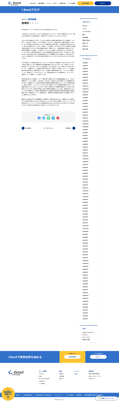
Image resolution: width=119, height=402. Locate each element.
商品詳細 (61, 373)
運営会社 (91, 371)
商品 (84, 34)
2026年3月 (85, 77)
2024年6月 (85, 138)
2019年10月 (85, 301)
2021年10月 (85, 231)
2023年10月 (85, 161)
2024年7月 (85, 135)
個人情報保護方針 (28, 395)
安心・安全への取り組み (44, 378)
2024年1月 (85, 153)
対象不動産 (85, 37)
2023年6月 (85, 173)
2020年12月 (85, 260)
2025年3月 (85, 112)
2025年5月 (85, 106)
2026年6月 (85, 68)
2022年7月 (85, 205)
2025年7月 (85, 100)
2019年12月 (85, 295)
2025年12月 (85, 86)
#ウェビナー (86, 335)
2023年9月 (85, 164)
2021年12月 (85, 225)
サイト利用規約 (69, 395)
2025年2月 (85, 115)
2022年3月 (85, 217)
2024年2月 (85, 150)
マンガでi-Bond (87, 31)
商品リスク (61, 378)
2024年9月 (85, 129)
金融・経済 (85, 49)
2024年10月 (85, 127)
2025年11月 (85, 89)
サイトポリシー (58, 395)
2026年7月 (85, 65)
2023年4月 (85, 179)
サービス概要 (42, 371)
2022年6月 (85, 208)
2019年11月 (85, 298)
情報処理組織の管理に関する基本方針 (93, 395)
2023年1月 (85, 188)
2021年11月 (85, 228)
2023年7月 (85, 170)
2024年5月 (85, 141)
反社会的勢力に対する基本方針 (43, 395)
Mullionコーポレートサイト (95, 376)
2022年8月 (85, 202)
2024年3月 (85, 147)
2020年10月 (85, 266)
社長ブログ (85, 46)
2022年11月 (85, 193)
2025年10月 (85, 92)
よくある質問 (42, 383)
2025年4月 (85, 109)
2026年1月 (85, 83)
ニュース (76, 371)
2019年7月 (85, 310)
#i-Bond (85, 332)
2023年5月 (85, 176)
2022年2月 (85, 220)
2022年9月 (85, 199)
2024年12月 (85, 121)
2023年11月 (85, 159)
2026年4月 (85, 74)
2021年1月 (85, 257)
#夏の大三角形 (86, 339)
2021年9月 (85, 234)
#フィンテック (86, 337)
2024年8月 (85, 132)
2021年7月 (85, 240)
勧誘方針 (18, 395)
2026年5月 (85, 71)
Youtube (85, 26)
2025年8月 (85, 97)
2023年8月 (85, 167)
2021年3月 (85, 252)
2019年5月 (85, 316)
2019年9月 (85, 304)
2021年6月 (85, 243)
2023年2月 (85, 185)
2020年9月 (85, 269)
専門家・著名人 (86, 40)
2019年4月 (85, 319)
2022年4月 (85, 214)
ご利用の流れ (42, 381)
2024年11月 (85, 124)
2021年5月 (85, 246)
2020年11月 (85, 263)
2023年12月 (85, 156)
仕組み (40, 376)
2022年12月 (85, 191)
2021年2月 (85, 254)
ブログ (76, 374)
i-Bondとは (41, 373)
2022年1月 (85, 223)
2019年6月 (85, 313)
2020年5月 (85, 281)
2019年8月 (85, 307)
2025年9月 (85, 95)
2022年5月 (85, 211)
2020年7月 (85, 275)
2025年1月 (85, 118)
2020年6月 (85, 278)
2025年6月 (85, 103)
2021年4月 (85, 249)
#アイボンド (91, 332)
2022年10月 (85, 196)
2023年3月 (85, 182)
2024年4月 (85, 144)
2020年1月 (85, 292)
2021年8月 (85, 237)
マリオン (85, 28)
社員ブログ (85, 43)
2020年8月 (85, 272)
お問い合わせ (91, 378)
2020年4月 (85, 284)
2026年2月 (85, 80)
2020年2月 (85, 289)
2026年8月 (85, 63)
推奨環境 (79, 395)
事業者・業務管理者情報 (94, 373)
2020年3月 (85, 287)
